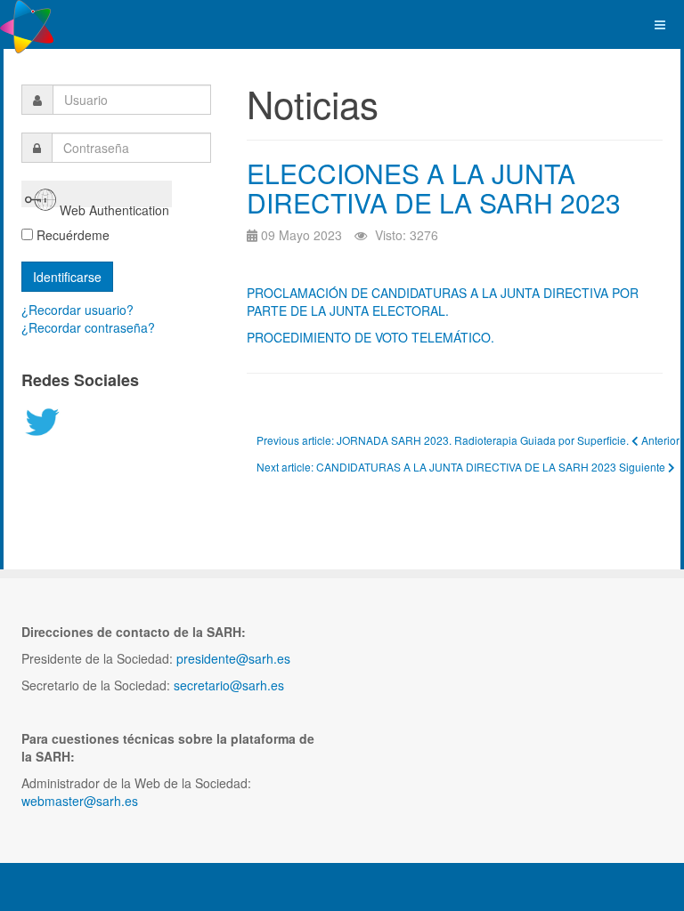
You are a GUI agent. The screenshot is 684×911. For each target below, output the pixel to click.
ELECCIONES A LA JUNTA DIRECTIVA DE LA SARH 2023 (434, 188)
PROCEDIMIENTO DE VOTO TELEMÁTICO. (370, 337)
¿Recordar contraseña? (88, 327)
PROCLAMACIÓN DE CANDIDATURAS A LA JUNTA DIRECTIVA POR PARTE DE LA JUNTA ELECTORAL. (443, 301)
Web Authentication (112, 204)
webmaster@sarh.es (79, 801)
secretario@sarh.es (229, 685)
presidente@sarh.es (233, 658)
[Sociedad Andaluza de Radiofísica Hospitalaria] (26, 24)
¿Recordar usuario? (77, 309)
